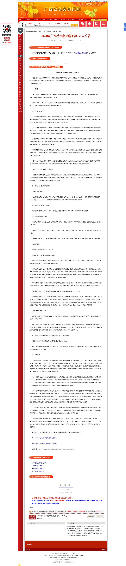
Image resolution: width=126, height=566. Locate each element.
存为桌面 (75, 511)
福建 (20, 48)
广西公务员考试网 (81, 53)
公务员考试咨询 (72, 19)
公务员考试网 (27, 19)
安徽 (20, 51)
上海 (20, 44)
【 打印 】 (79, 40)
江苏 (20, 41)
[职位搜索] (74, 26)
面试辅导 (56, 19)
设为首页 (100, 1)
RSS (27, 549)
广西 (20, 56)
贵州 (20, 94)
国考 (20, 36)
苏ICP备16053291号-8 (77, 555)
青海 (20, 87)
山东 (20, 39)
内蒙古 (20, 75)
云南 (20, 101)
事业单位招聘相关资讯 (39, 463)
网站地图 (96, 1)
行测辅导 (42, 19)
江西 (20, 68)
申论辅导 (49, 19)
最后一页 (39, 518)
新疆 (20, 92)
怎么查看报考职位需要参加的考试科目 (78, 535)
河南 (20, 60)
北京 (20, 70)
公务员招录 (35, 19)
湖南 (20, 65)
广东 (20, 53)
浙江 (20, 46)
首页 (20, 19)
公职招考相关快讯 (38, 471)
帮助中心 (91, 1)
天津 (20, 80)
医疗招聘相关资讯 (38, 468)
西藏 (20, 99)
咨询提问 (97, 511)
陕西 (20, 89)
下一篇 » (32, 518)
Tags (30, 549)
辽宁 (20, 108)
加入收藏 (105, 1)
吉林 (20, 106)
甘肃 (20, 82)
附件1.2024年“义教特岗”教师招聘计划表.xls (43, 438)
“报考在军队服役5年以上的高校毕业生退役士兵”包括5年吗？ (84, 528)
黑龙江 (20, 111)
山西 (20, 77)
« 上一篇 (32, 516)
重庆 (20, 104)
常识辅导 (63, 19)
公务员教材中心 (82, 19)
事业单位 (55, 31)
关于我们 (72, 553)
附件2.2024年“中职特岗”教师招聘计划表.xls (43, 443)
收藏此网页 (82, 511)
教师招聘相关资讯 (38, 465)
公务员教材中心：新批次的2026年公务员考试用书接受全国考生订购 (51, 498)
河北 (20, 72)
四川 (20, 96)
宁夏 (20, 84)
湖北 (20, 63)
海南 (20, 58)
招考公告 (49, 31)
